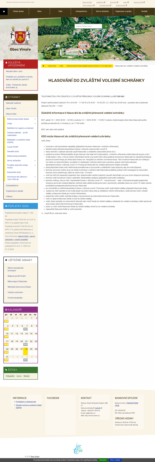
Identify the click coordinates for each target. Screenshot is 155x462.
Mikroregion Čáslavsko (17, 281)
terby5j (97, 408)
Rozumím (103, 460)
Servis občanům (14, 160)
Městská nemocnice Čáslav (19, 287)
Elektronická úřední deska (18, 119)
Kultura (19, 376)
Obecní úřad (52, 66)
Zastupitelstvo (12, 185)
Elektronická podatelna (16, 156)
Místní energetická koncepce (15, 269)
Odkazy (9, 196)
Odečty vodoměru (15, 292)
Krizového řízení (104, 5)
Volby (61, 66)
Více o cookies (115, 460)
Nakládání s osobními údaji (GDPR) (18, 141)
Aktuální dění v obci (14, 71)
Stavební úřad (13, 151)
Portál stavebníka (15, 298)
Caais (125, 2)
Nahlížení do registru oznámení (20, 128)
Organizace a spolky (14, 191)
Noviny (26, 376)
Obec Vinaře (11, 108)
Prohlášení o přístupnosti (26, 402)
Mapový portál (138, 2)
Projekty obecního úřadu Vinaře (17, 166)
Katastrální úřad (14, 172)
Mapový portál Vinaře (17, 276)
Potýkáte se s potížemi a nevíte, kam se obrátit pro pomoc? (19, 78)
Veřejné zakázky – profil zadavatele (17, 133)
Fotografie (10, 376)
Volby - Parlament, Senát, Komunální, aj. (16, 86)
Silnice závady (120, 5)
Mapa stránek (87, 2)
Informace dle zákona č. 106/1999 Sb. (17, 178)
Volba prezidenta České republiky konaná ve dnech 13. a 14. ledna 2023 (89, 66)
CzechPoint (99, 2)
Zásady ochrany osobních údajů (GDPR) (29, 406)
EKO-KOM (113, 2)
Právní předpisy (88, 5)
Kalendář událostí (13, 103)
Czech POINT (12, 147)
